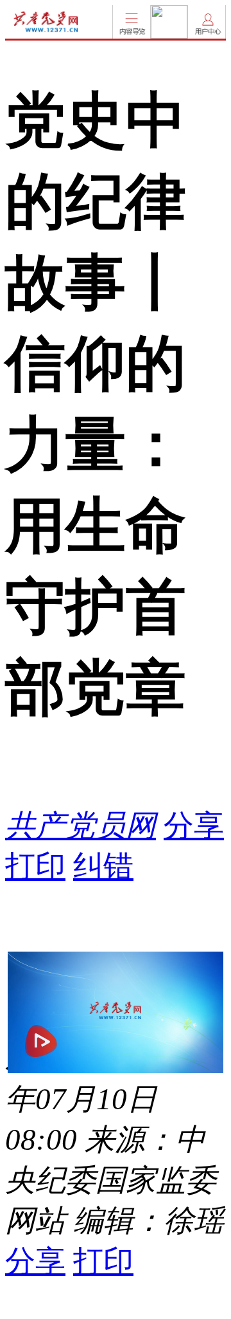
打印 (35, 866)
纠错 (103, 866)
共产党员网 (80, 825)
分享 (194, 825)
